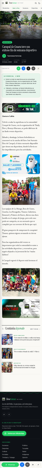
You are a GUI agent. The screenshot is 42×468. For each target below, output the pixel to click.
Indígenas (25, 454)
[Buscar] (36, 3)
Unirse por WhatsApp (16, 433)
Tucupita (25, 448)
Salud (24, 451)
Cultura (4, 451)
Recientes (6, 8)
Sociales (5, 454)
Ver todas (34, 329)
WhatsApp (11, 465)
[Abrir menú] (3, 3)
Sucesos (25, 8)
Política (24, 445)
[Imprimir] (33, 464)
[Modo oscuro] (39, 3)
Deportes (35, 8)
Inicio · (3, 13)
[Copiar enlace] (38, 68)
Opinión (25, 457)
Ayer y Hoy (15, 8)
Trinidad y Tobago (8, 457)
